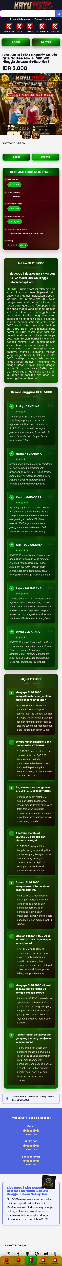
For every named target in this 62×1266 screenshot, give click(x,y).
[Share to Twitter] (9, 1253)
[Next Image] (59, 104)
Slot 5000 (13, 289)
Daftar (46, 42)
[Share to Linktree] (27, 1253)
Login (16, 42)
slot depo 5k (15, 328)
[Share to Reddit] (46, 1253)
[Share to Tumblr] (55, 1253)
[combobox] (28, 13)
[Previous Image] (2, 104)
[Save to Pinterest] (37, 1253)
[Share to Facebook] (18, 1253)
